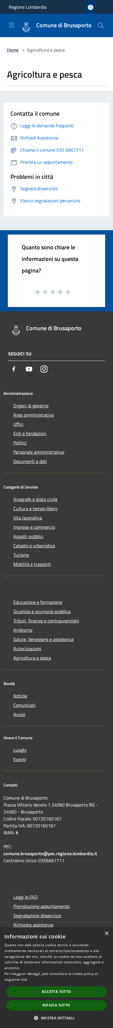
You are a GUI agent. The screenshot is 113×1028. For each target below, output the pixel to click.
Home (13, 49)
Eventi (19, 759)
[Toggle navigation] (11, 24)
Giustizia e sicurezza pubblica (42, 611)
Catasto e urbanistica (34, 545)
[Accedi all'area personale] (90, 7)
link (24, 979)
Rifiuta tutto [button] (56, 1005)
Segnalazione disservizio (37, 915)
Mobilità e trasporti (32, 564)
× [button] (106, 933)
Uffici (18, 424)
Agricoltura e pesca (32, 657)
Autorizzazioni (27, 648)
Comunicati (24, 705)
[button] (56, 1017)
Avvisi (19, 714)
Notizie (20, 695)
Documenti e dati (30, 461)
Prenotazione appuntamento (41, 906)
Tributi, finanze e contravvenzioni (46, 620)
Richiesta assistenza (33, 924)
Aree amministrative (33, 414)
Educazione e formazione (37, 602)
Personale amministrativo (38, 451)
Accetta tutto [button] (56, 991)
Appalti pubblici (28, 536)
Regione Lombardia (27, 6)
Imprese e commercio (34, 527)
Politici (20, 442)
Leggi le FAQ (25, 896)
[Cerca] (100, 25)
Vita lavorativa (27, 517)
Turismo (21, 554)
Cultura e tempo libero (35, 508)
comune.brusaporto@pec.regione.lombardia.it (50, 853)
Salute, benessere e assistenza (43, 639)
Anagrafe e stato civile (35, 499)
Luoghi (20, 750)
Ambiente (22, 629)
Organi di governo (30, 405)
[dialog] (56, 977)
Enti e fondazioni (29, 433)
